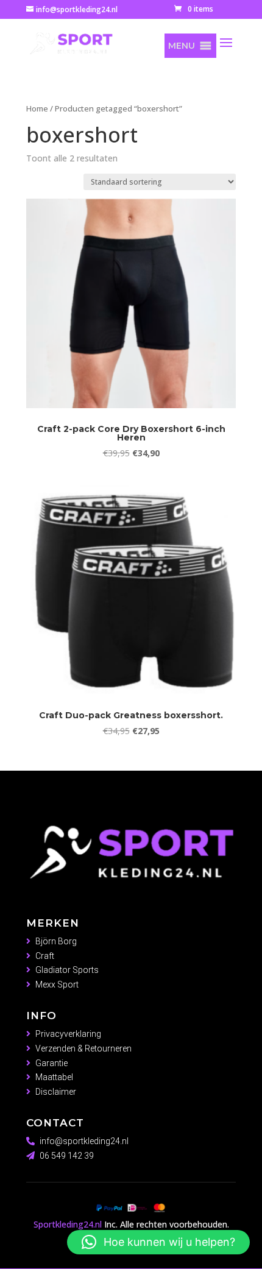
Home (37, 108)
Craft (44, 956)
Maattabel (54, 1077)
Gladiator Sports (67, 970)
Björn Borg (56, 941)
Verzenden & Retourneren (83, 1048)
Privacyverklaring (68, 1034)
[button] (181, 46)
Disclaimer (55, 1092)
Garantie (51, 1063)
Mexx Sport (57, 984)
